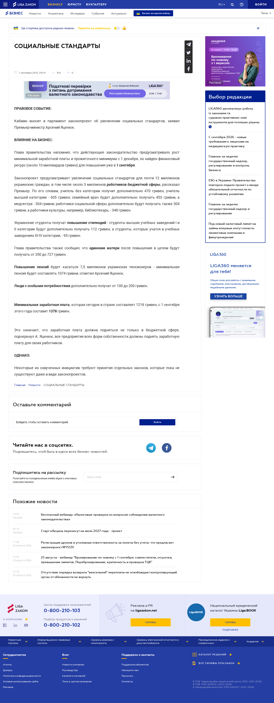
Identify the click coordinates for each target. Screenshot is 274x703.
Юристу (74, 4)
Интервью (77, 13)
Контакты (127, 681)
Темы (264, 13)
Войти (157, 422)
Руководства (70, 670)
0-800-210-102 (62, 625)
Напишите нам (130, 670)
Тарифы (150, 622)
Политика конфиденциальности (22, 675)
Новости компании (73, 664)
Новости (35, 13)
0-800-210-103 (62, 610)
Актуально (118, 13)
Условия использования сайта (20, 681)
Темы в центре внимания (77, 681)
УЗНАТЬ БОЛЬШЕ (228, 296)
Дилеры (7, 670)
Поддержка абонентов (135, 664)
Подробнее (230, 629)
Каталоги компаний (73, 675)
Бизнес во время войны (155, 13)
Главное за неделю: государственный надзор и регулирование (229, 208)
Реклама (8, 687)
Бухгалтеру (96, 4)
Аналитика (55, 13)
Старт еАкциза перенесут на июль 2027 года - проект (81, 531)
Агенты (7, 664)
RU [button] (220, 4)
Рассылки (127, 675)
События (98, 13)
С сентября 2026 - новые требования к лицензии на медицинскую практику (229, 141)
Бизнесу (55, 4)
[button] (5, 4)
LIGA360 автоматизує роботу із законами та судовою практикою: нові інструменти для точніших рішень (234, 117)
